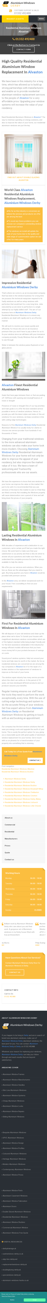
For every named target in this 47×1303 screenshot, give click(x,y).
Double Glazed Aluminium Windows (17, 1212)
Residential (9, 832)
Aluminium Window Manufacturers (16, 1080)
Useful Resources (12, 1242)
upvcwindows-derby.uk (12, 1275)
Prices (7, 846)
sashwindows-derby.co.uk (13, 1254)
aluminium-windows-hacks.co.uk (16, 1280)
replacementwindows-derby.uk (15, 1264)
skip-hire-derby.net (10, 1259)
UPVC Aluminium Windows (13, 1138)
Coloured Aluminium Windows (15, 1154)
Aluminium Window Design (13, 1143)
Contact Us (34, 760)
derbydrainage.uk (9, 1248)
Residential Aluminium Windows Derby (20, 782)
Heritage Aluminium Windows (14, 1159)
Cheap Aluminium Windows (13, 1101)
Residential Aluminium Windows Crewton (21, 796)
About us (8, 818)
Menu (41, 19)
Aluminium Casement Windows (15, 1196)
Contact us (9, 859)
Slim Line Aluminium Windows (14, 1090)
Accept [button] (35, 1299)
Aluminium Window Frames (13, 1074)
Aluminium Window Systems (14, 1095)
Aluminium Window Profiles (13, 1148)
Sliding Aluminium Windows (13, 1117)
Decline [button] (12, 1299)
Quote (7, 853)
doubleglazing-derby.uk (12, 1270)
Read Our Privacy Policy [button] (8, 1296)
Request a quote (15, 19)
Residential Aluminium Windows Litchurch (21, 802)
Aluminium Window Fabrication (15, 1201)
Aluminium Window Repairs (13, 1111)
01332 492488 (22, 13)
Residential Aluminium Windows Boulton (18, 772)
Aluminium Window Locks (13, 1106)
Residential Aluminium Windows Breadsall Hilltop (24, 789)
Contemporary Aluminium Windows (17, 1169)
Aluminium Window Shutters (14, 1222)
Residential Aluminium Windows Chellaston (22, 792)
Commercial (10, 825)
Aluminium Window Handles (14, 1085)
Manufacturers (11, 839)
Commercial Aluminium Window (15, 1228)
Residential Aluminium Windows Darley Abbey (23, 799)
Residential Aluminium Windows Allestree (18, 769)
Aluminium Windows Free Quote (15, 1233)
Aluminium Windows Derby (15, 779)
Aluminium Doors (9, 1206)
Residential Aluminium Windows (15, 1217)
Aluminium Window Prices (13, 1175)
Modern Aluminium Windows (14, 1164)
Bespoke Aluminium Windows (14, 1132)
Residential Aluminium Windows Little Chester (23, 806)
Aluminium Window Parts (13, 1190)
